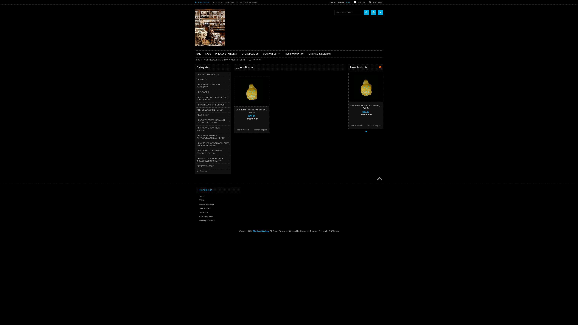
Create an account (251, 2)
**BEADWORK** (203, 92)
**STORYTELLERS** (205, 166)
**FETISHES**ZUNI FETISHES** (216, 60)
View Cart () (377, 2)
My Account (229, 2)
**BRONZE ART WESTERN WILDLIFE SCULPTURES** (212, 98)
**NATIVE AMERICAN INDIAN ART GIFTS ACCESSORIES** (211, 121)
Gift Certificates (217, 2)
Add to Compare (260, 130)
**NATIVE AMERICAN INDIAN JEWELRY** (209, 129)
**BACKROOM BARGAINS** (208, 74)
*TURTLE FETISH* (238, 60)
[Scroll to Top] (379, 179)
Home (197, 60)
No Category (202, 171)
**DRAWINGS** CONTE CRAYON (211, 105)
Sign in (239, 2)
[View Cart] (380, 12)
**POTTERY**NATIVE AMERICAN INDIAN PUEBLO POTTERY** (210, 159)
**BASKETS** (202, 79)
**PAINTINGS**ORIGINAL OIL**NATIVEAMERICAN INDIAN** (211, 137)
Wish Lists (361, 2)
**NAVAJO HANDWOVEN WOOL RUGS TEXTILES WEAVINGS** (213, 144)
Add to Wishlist (243, 130)
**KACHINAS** (203, 115)
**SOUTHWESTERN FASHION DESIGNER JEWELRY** (209, 152)
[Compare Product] (373, 12)
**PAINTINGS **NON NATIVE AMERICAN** (209, 86)
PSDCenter (334, 231)
